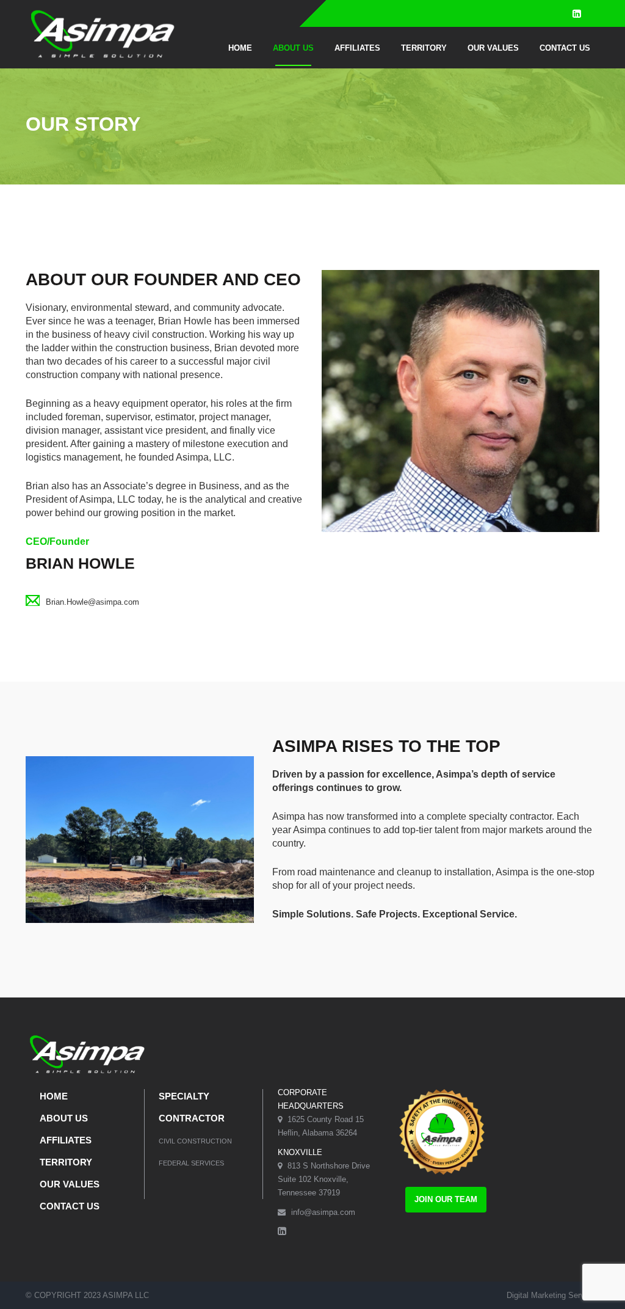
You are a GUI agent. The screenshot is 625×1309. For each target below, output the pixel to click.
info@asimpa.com (322, 1212)
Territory (424, 48)
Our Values (493, 48)
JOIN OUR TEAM (445, 1199)
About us (293, 48)
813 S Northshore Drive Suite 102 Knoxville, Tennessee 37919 (324, 1179)
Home (240, 48)
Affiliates (357, 48)
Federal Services (191, 1163)
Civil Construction (195, 1141)
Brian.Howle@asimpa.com (92, 602)
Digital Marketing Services (553, 1295)
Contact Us (565, 48)
